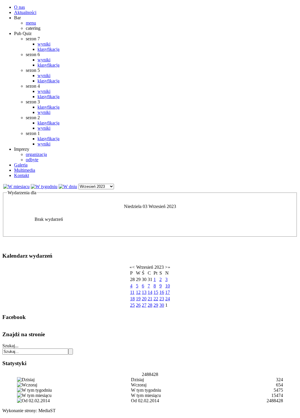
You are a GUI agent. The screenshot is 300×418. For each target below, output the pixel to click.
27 (144, 305)
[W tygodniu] (44, 186)
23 (161, 298)
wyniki (44, 43)
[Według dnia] (68, 186)
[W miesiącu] (16, 186)
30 (161, 305)
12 (138, 292)
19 (138, 298)
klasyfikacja (48, 49)
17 (167, 292)
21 (150, 298)
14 (150, 292)
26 (138, 305)
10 (167, 285)
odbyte (32, 159)
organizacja (36, 154)
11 (132, 292)
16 (161, 292)
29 (156, 305)
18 (132, 298)
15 (156, 292)
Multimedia (24, 170)
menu (31, 22)
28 (150, 305)
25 (132, 305)
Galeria (21, 164)
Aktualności (25, 12)
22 (156, 298)
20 (144, 298)
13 (144, 292)
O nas (19, 7)
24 (167, 298)
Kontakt (21, 175)
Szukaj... (10, 345)
